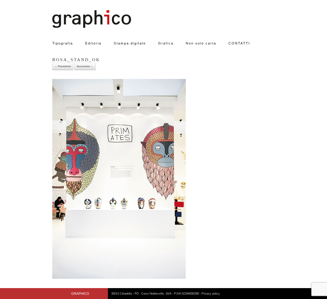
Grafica (166, 43)
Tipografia (62, 43)
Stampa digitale (130, 43)
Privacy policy (211, 293)
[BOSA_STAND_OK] (119, 277)
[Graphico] (91, 19)
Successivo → (85, 66)
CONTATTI (239, 43)
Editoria (93, 43)
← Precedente (63, 66)
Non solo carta (201, 43)
